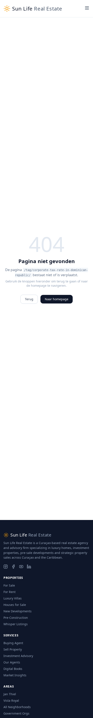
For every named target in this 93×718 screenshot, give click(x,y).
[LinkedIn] (29, 566)
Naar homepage (56, 299)
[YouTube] (21, 566)
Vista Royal (11, 700)
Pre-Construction (15, 618)
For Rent (9, 592)
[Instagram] (5, 566)
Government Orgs (16, 713)
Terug (29, 299)
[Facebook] (13, 566)
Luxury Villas (12, 598)
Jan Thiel (9, 694)
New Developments (17, 611)
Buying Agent (13, 643)
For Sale (9, 585)
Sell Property (12, 649)
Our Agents (11, 662)
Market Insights (14, 675)
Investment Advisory (18, 656)
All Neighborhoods (17, 707)
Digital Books (12, 669)
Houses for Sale (14, 605)
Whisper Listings (15, 624)
